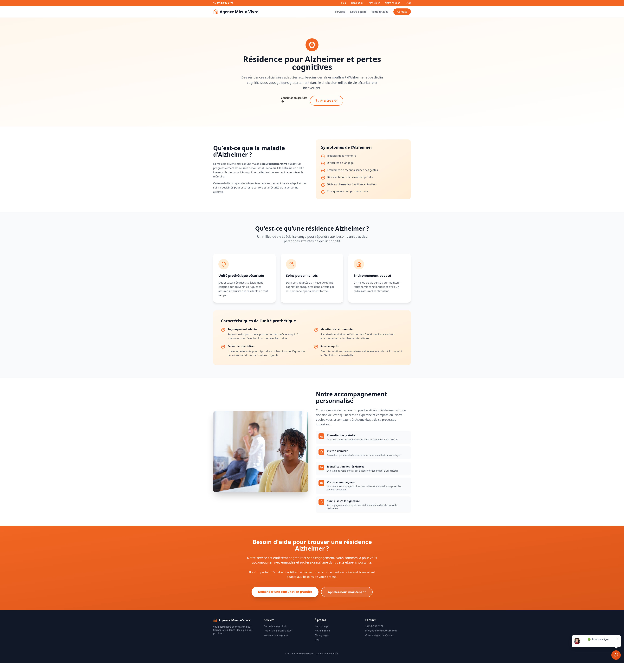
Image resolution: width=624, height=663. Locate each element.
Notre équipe (358, 11)
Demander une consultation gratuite (285, 592)
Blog (343, 2)
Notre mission (392, 2)
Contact (402, 11)
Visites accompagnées (276, 635)
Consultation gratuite (275, 626)
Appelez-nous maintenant (347, 592)
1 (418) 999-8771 (374, 626)
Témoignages (380, 11)
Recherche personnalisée (278, 630)
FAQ (317, 639)
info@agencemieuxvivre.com (381, 630)
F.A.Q (408, 2)
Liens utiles (357, 2)
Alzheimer (374, 2)
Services (340, 11)
